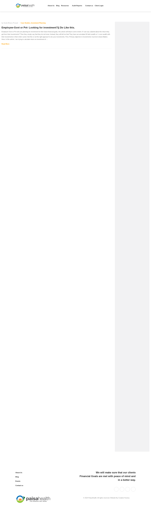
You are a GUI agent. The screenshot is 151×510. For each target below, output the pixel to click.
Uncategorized (126, 202)
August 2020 (126, 354)
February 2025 (126, 310)
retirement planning (128, 177)
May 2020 (124, 373)
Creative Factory (124, 498)
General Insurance (128, 97)
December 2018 (127, 435)
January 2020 (126, 391)
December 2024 (127, 323)
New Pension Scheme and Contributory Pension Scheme (131, 162)
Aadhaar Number (127, 57)
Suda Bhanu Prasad (11, 23)
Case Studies (25, 23)
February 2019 (126, 422)
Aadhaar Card (126, 51)
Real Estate (125, 171)
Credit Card (125, 79)
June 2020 (125, 366)
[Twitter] (123, 5)
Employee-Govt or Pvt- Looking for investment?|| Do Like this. (38, 27)
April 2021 (125, 329)
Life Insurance (126, 135)
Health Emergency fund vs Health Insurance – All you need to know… (132, 234)
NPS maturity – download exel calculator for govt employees (130, 289)
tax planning (126, 190)
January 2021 (126, 341)
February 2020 (126, 385)
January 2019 (126, 429)
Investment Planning (38, 23)
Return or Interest (128, 184)
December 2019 (127, 397)
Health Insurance (127, 110)
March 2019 (125, 416)
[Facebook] (130, 5)
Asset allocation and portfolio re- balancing (129, 65)
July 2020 (124, 360)
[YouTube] (122, 489)
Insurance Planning (128, 116)
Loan (123, 141)
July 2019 (124, 404)
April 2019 (125, 410)
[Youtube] (127, 5)
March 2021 (125, 335)
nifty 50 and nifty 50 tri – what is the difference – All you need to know (131, 276)
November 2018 (127, 441)
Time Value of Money (129, 196)
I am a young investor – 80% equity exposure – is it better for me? (131, 249)
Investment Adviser (128, 122)
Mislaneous (125, 147)
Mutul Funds (126, 153)
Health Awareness (128, 103)
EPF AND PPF (126, 85)
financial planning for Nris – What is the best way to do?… (132, 262)
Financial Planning (128, 91)
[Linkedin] (120, 5)
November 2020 (127, 348)
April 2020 (125, 379)
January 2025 (126, 316)
